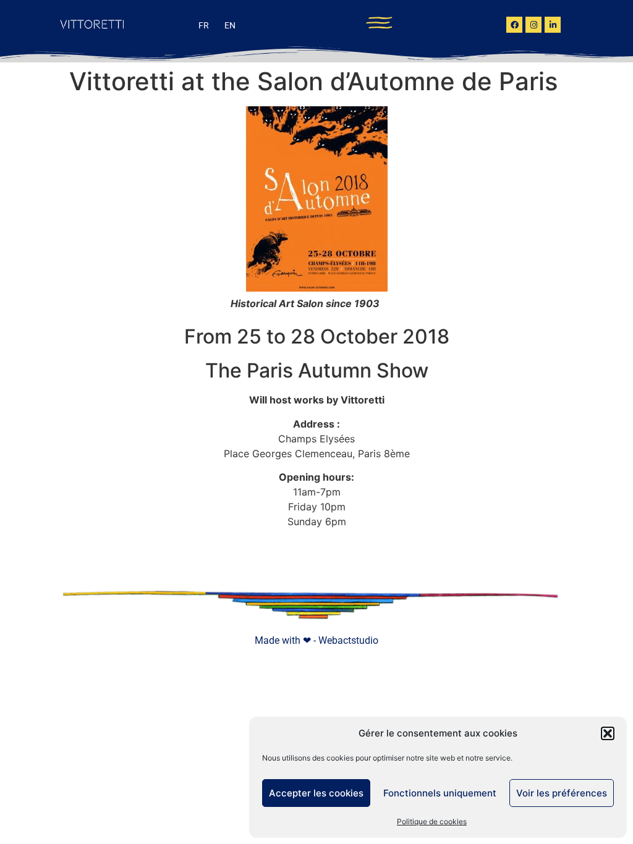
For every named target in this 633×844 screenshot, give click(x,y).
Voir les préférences (561, 793)
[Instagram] (533, 25)
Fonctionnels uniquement (439, 793)
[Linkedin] (553, 25)
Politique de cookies (432, 821)
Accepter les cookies (316, 793)
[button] (607, 733)
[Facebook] (514, 25)
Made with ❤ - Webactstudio (316, 640)
